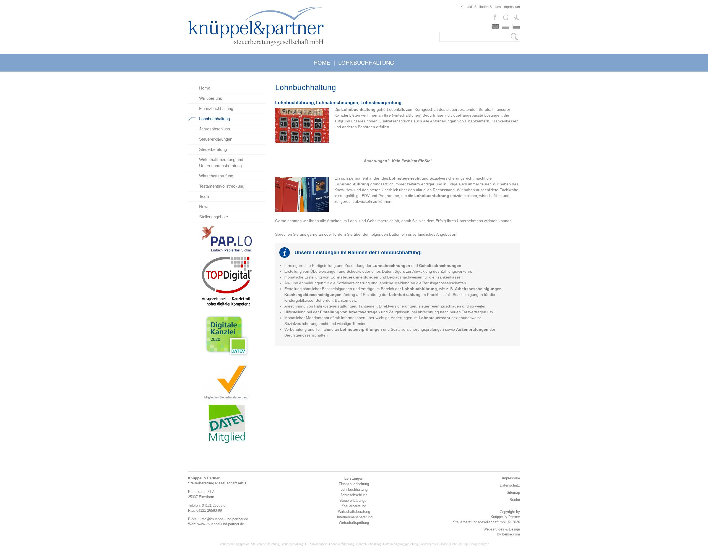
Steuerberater (429, 544)
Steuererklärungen (215, 139)
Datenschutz (510, 485)
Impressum (511, 7)
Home (204, 88)
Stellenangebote (213, 216)
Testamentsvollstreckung (221, 186)
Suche (515, 500)
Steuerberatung (213, 149)
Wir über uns (210, 98)
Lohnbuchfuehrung (341, 544)
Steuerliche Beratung (265, 544)
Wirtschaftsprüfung (216, 176)
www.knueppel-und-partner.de (220, 524)
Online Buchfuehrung (453, 544)
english (495, 26)
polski (505, 26)
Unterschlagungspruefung (400, 544)
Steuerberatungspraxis (234, 544)
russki (516, 26)
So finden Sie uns (487, 7)
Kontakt (466, 7)
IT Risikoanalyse (316, 544)
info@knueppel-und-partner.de (224, 519)
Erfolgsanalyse (479, 544)
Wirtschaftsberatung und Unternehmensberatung (221, 162)
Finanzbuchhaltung (216, 108)
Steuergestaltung (292, 544)
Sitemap (513, 492)
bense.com (511, 534)
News (204, 206)
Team (204, 196)
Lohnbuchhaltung (214, 118)
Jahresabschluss (214, 129)
